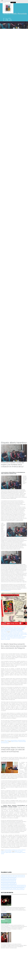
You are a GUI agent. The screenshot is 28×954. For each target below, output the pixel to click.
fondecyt (2, 633)
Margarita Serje (10, 635)
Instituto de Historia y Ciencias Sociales (12, 633)
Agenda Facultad (5, 876)
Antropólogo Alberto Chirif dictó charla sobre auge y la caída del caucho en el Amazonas (13, 750)
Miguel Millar (15, 635)
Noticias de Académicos (5, 630)
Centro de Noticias (8, 626)
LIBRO (5, 629)
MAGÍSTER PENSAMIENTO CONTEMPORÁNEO (15, 629)
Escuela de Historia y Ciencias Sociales (19, 626)
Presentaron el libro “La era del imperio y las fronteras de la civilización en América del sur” (12, 465)
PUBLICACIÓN (13, 630)
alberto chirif (17, 851)
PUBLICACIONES (19, 630)
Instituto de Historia (22, 741)
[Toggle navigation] (2, 1)
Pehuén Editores (10, 636)
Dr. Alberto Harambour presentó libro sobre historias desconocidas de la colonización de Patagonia (13, 646)
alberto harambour (13, 631)
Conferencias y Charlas (16, 849)
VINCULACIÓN (4, 631)
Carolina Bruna (20, 631)
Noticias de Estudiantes (6, 888)
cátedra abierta (8, 852)
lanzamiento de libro (5, 742)
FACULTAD (3, 628)
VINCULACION (15, 888)
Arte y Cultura (7, 740)
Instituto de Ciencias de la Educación (8, 881)
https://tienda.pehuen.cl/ (6, 590)
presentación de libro (17, 636)
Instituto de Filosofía (9, 628)
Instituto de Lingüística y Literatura (8, 886)
